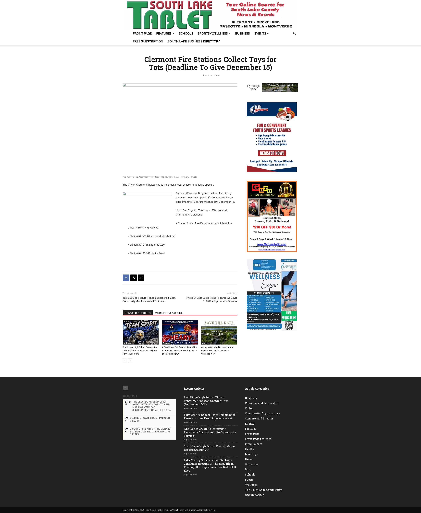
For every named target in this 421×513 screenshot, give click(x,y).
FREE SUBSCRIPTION (148, 41)
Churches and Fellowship (261, 403)
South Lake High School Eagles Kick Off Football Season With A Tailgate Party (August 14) (140, 350)
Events (260, 33)
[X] (133, 277)
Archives (127, 343)
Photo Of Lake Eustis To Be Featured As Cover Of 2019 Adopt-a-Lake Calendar (211, 299)
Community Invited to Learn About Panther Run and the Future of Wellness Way (217, 350)
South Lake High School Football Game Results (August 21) (209, 447)
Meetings (251, 454)
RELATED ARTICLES (138, 313)
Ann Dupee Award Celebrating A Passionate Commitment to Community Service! (210, 432)
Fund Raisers (253, 444)
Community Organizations (262, 413)
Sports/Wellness (213, 33)
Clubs (248, 408)
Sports (249, 479)
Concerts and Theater (259, 418)
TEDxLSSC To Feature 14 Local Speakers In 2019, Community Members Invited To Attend (149, 299)
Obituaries (252, 464)
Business (242, 33)
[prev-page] (125, 360)
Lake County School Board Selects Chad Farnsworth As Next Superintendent (210, 416)
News (248, 459)
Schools (186, 33)
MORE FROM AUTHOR (169, 313)
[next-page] (130, 360)
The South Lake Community (263, 489)
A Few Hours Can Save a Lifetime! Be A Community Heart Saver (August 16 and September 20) (179, 350)
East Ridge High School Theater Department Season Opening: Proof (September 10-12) (207, 401)
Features (164, 33)
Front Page (142, 33)
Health (249, 449)
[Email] (141, 277)
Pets (248, 469)
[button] (294, 33)
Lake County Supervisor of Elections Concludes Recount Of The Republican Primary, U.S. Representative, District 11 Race (210, 465)
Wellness (251, 484)
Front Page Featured (258, 439)
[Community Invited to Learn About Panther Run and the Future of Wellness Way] (219, 332)
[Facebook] (126, 277)
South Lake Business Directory (194, 41)
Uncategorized (254, 495)
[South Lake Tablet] (210, 15)
